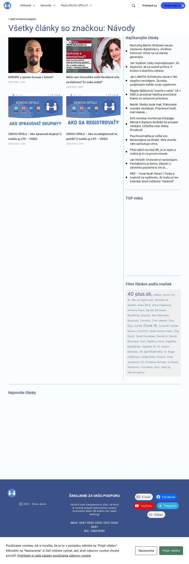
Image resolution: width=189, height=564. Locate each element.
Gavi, (157, 367)
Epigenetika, (149, 356)
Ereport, (161, 356)
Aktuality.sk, (162, 299)
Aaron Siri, (169, 294)
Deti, (143, 341)
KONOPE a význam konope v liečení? (31, 77)
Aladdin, (132, 305)
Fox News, (147, 367)
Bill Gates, (161, 310)
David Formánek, (146, 336)
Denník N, (162, 336)
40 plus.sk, (140, 294)
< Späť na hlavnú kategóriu (22, 19)
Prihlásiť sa (149, 5)
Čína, (172, 320)
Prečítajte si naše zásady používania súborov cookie (54, 555)
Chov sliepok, (160, 320)
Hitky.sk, (166, 367)
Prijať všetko (171, 550)
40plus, (158, 294)
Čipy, (130, 325)
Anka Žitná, (144, 305)
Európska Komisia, (156, 362)
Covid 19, (150, 326)
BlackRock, (134, 315)
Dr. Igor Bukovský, (151, 351)
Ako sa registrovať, (143, 299)
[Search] (133, 5)
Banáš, (150, 310)
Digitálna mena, (156, 341)
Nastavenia (146, 550)
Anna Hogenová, (162, 305)
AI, (129, 299)
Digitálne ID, (149, 346)
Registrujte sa (173, 5)
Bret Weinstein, (161, 315)
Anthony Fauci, (136, 310)
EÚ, (142, 362)
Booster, (146, 315)
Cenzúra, (145, 320)
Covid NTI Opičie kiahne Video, (155, 331)
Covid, (138, 326)
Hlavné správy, (136, 372)
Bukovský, (133, 320)
